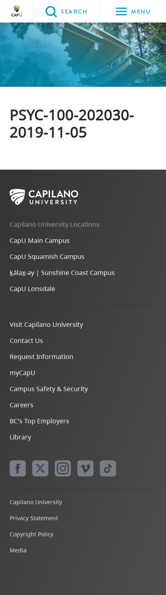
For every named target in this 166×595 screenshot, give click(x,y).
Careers (21, 404)
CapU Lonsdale (32, 288)
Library (20, 437)
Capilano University (16, 11)
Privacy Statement (34, 518)
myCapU (22, 372)
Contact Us (26, 340)
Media (18, 550)
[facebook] (18, 468)
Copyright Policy (31, 534)
